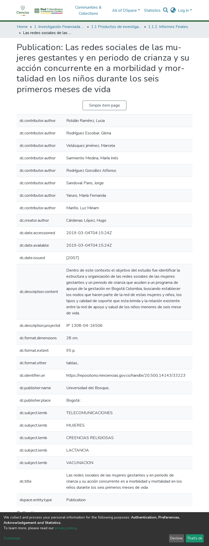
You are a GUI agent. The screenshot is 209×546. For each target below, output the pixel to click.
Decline (176, 538)
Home (22, 27)
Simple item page (104, 105)
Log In (183, 10)
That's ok (194, 538)
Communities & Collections (88, 10)
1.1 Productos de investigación (116, 27)
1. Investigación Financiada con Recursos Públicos (59, 27)
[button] (173, 10)
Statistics (152, 10)
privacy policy (65, 528)
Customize (12, 538)
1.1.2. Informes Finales (168, 27)
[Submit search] (166, 10)
